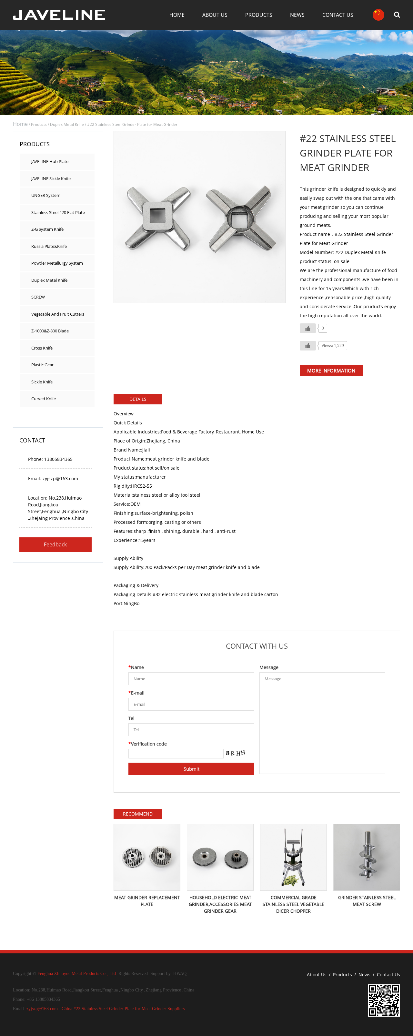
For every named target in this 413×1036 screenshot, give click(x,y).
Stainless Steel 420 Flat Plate (58, 212)
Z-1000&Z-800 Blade (50, 331)
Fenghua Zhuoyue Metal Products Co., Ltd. (77, 973)
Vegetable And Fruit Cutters (57, 314)
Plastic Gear (42, 365)
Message (268, 667)
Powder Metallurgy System (57, 263)
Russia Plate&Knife (49, 246)
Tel (131, 718)
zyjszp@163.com (42, 1008)
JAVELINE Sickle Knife (51, 178)
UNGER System (45, 195)
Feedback (55, 544)
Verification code (147, 744)
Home (177, 14)
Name (136, 667)
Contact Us (337, 14)
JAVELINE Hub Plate (49, 161)
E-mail (136, 693)
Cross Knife (42, 348)
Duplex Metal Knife (67, 124)
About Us (214, 14)
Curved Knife (43, 398)
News (297, 14)
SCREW (38, 297)
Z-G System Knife (47, 229)
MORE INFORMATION (331, 370)
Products (258, 14)
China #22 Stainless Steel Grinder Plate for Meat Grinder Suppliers (123, 1008)
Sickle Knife (42, 382)
